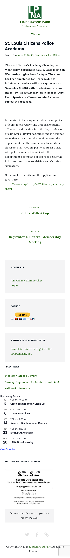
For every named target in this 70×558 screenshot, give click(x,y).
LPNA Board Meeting (22, 442)
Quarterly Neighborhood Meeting (28, 423)
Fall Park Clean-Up (17, 388)
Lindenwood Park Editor (47, 55)
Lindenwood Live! (20, 413)
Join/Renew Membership (26, 280)
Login (14, 285)
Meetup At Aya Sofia (21, 432)
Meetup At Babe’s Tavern (21, 375)
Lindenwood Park (35, 22)
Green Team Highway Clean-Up (27, 403)
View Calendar (7, 449)
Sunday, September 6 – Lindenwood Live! (32, 382)
